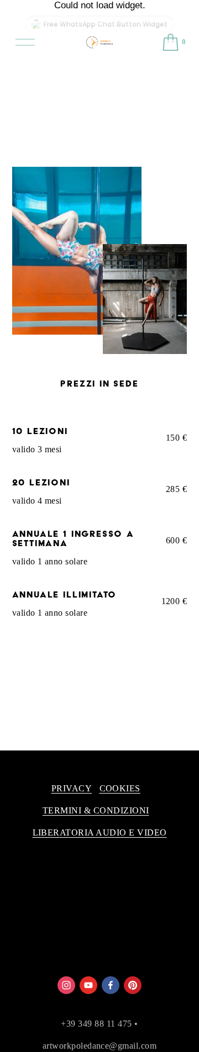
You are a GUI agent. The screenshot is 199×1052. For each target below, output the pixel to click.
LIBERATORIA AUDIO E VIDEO (100, 832)
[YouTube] (88, 985)
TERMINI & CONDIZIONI (96, 810)
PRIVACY (71, 788)
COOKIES (120, 788)
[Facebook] (110, 985)
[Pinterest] (133, 985)
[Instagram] (66, 985)
